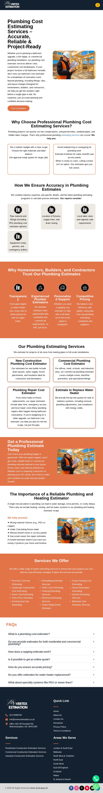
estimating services (70, 135)
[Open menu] (97, 5)
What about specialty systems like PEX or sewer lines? (40, 682)
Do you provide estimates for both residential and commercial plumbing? (44, 643)
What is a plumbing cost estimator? (29, 634)
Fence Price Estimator (22, 598)
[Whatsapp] (96, 786)
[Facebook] (71, 788)
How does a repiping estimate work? (29, 651)
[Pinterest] (87, 788)
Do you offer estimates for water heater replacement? (39, 674)
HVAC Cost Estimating (52, 587)
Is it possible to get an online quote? (29, 659)
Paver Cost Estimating (22, 594)
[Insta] (76, 788)
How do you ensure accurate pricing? (30, 667)
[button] (51, 634)
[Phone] (96, 778)
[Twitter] (81, 788)
